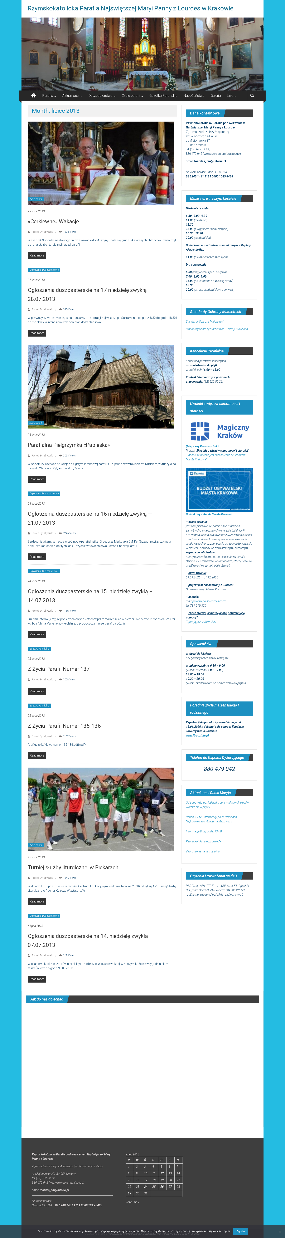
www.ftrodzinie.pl (197, 735)
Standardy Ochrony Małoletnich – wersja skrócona (217, 329)
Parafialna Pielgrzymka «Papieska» (69, 445)
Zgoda (240, 1231)
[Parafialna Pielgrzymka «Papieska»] (101, 386)
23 (137, 1186)
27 (170, 1186)
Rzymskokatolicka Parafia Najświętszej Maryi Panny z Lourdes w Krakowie (130, 8)
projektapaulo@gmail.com (208, 601)
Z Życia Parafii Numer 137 (59, 669)
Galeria (216, 96)
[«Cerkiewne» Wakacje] (101, 163)
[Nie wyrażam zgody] (280, 1231)
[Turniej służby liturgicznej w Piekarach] (101, 809)
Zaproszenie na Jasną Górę (202, 851)
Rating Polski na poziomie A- (203, 841)
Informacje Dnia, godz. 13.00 (204, 831)
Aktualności (70, 96)
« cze (129, 1202)
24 (146, 1186)
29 (129, 1193)
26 (162, 1186)
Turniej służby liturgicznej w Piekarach (73, 867)
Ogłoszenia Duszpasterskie (44, 269)
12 (162, 1173)
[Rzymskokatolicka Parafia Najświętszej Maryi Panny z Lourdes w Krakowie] (142, 54)
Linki (230, 96)
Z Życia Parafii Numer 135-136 (64, 726)
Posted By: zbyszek (42, 231)
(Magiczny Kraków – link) (202, 446)
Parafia (47, 96)
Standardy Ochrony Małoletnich (205, 321)
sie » (136, 1202)
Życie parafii (131, 96)
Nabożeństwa (194, 96)
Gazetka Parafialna (163, 96)
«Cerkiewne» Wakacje (53, 221)
